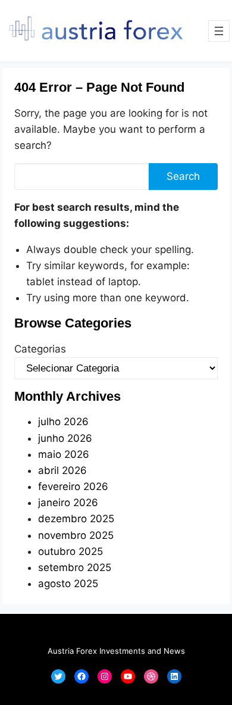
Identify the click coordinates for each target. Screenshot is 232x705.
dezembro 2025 (76, 519)
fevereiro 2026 (73, 486)
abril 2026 (62, 470)
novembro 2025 (76, 535)
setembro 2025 (74, 567)
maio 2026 (63, 454)
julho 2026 (63, 422)
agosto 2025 (68, 583)
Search (183, 176)
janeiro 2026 (68, 503)
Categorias (40, 349)
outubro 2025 (70, 551)
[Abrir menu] (219, 31)
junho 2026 (65, 438)
